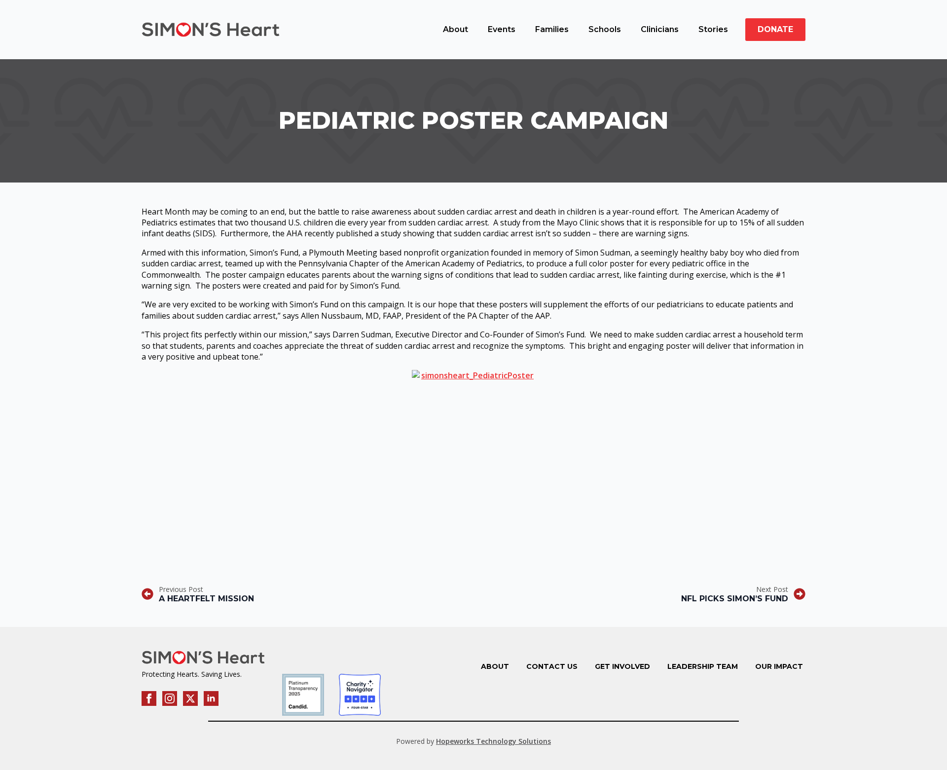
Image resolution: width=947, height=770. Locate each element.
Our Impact (779, 666)
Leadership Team (702, 666)
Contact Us (552, 666)
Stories (713, 29)
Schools (604, 29)
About (455, 29)
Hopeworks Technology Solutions (493, 741)
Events (501, 29)
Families (552, 29)
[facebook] (149, 698)
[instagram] (169, 698)
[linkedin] (211, 698)
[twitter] (190, 698)
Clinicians (660, 29)
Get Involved (622, 666)
